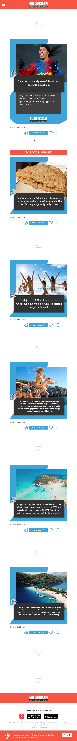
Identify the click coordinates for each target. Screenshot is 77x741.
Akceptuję (67, 735)
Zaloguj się (30, 140)
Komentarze (38, 133)
